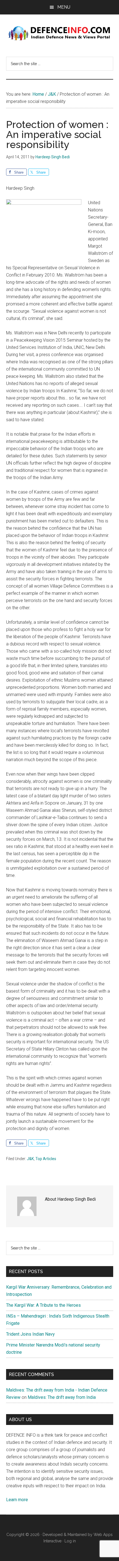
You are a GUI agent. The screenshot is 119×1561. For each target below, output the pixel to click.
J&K (30, 1158)
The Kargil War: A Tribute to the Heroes (43, 1305)
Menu (63, 7)
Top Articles (45, 1158)
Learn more (17, 1499)
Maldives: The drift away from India (62, 1397)
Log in (70, 1541)
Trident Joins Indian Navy (30, 1334)
